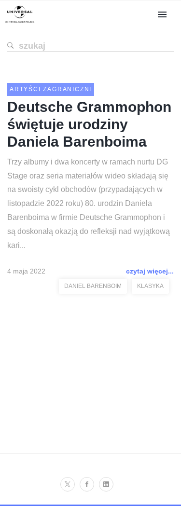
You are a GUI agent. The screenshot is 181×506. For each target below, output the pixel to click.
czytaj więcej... (150, 271)
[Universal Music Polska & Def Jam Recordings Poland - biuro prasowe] (19, 23)
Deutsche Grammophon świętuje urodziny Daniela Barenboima (89, 124)
